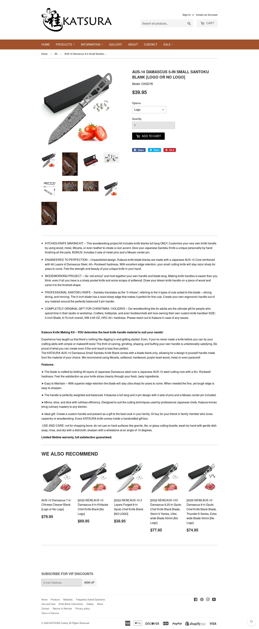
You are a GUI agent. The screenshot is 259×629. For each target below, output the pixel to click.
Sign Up (89, 582)
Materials (68, 599)
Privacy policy (82, 608)
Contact (150, 44)
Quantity (136, 119)
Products (64, 44)
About (133, 44)
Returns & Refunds (62, 608)
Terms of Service (50, 613)
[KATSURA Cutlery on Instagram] (208, 600)
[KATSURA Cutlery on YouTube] (214, 600)
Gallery (115, 44)
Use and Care (48, 604)
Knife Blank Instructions (71, 604)
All (56, 53)
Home (45, 44)
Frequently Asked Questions (90, 599)
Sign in (186, 14)
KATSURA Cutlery (59, 623)
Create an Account (207, 14)
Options (136, 103)
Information (91, 44)
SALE (167, 44)
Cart (209, 23)
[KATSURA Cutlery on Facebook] (196, 600)
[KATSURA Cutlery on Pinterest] (202, 600)
